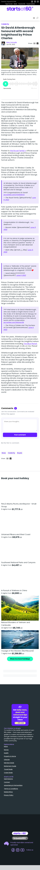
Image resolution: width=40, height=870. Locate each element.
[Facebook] (32, 1)
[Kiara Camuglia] (3, 43)
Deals (15, 4)
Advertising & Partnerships (13, 785)
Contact (7, 782)
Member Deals (9, 763)
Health (6, 753)
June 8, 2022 (21, 275)
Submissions (8, 779)
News (4, 453)
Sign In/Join (9, 4)
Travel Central (30, 4)
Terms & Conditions (11, 789)
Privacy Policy (8, 795)
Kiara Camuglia (11, 42)
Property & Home (10, 756)
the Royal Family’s (18, 150)
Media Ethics (8, 792)
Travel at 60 (21, 4)
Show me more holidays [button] (20, 659)
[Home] (20, 9)
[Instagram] (35, 1)
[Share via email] (34, 43)
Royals (19, 453)
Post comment (20, 435)
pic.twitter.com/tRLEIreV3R (14, 322)
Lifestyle (7, 760)
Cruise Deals (8, 773)
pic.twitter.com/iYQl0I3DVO (14, 195)
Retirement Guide (10, 766)
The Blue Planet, (30, 343)
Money (6, 750)
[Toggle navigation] (34, 18)
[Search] (37, 18)
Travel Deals (8, 769)
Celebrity (11, 453)
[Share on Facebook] (37, 43)
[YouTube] (38, 1)
